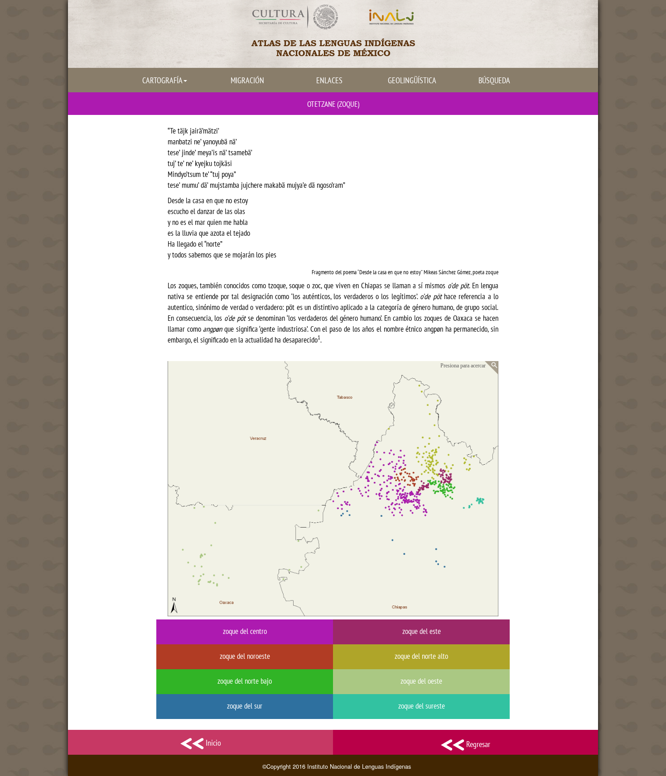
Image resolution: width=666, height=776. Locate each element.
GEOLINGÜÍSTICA (412, 80)
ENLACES (329, 80)
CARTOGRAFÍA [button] (162, 80)
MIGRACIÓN (247, 80)
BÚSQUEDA (494, 80)
